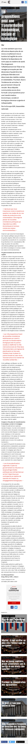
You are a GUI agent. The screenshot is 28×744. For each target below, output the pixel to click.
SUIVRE (14, 602)
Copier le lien (21, 741)
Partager (5, 741)
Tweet (12, 741)
